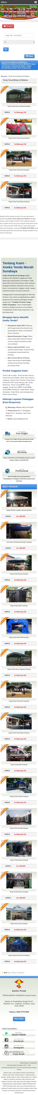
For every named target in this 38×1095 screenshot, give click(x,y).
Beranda (4, 76)
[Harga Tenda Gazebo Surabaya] (19, 792)
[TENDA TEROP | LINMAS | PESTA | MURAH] (19, 506)
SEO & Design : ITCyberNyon (28, 1063)
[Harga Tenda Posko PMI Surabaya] (19, 633)
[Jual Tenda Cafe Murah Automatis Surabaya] (19, 538)
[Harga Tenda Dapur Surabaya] (19, 602)
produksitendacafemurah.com (10, 1067)
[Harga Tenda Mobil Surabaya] (19, 761)
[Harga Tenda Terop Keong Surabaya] (19, 134)
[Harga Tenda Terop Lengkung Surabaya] (19, 102)
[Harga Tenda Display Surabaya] (19, 856)
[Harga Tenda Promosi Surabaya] (19, 888)
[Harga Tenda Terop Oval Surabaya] (19, 166)
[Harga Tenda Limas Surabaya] (19, 920)
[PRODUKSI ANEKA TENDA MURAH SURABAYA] (19, 19)
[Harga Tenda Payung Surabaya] (19, 570)
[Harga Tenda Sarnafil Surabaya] (19, 824)
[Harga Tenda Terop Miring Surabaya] (19, 198)
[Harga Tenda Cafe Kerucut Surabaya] (19, 951)
